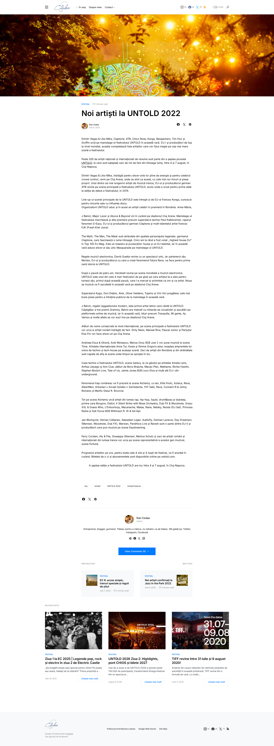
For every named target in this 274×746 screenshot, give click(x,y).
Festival (86, 104)
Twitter (186, 529)
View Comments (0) (135, 551)
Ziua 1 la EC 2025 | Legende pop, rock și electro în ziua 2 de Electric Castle (73, 661)
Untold (97, 486)
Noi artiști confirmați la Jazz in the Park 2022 (158, 582)
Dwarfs (69, 734)
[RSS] (205, 7)
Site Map (163, 729)
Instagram (131, 532)
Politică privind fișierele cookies (121, 729)
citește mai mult (89, 678)
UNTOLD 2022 (113, 486)
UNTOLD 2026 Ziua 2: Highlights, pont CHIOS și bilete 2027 (133, 661)
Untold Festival (134, 486)
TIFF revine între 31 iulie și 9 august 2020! (198, 661)
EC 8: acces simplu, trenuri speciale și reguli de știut (114, 583)
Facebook (143, 532)
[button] (46, 7)
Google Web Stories (147, 729)
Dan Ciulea (94, 124)
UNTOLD (87, 162)
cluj (85, 486)
